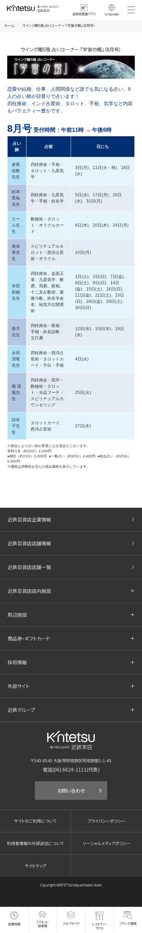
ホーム (9, 25)
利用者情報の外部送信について (35, 843)
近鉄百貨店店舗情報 (29, 543)
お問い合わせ (71, 790)
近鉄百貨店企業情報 (29, 519)
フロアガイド (71, 923)
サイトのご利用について (35, 821)
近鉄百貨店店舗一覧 (29, 567)
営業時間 (14, 924)
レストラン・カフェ (99, 926)
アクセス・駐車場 (42, 924)
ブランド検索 (128, 923)
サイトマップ (35, 866)
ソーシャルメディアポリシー (107, 843)
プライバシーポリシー (106, 821)
